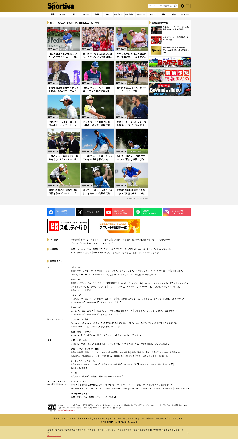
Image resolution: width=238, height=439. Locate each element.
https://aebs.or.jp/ (66, 410)
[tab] (74, 14)
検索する (175, 6)
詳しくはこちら (54, 435)
